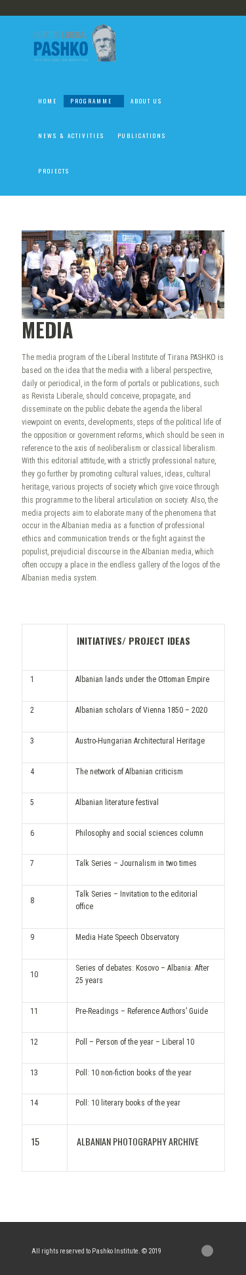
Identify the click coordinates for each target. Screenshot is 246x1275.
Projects (54, 170)
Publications (141, 135)
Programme (91, 100)
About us (146, 100)
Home (47, 100)
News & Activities (71, 135)
